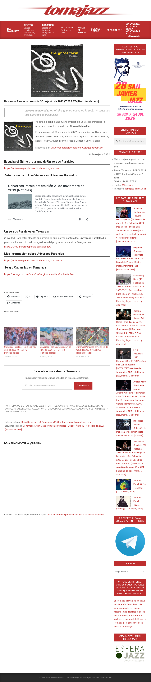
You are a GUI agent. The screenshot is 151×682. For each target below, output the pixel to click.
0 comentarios (18, 411)
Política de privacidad (48, 677)
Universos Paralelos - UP (30, 409)
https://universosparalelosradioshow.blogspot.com (32, 168)
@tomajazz (127, 185)
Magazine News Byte (82, 677)
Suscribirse (83, 385)
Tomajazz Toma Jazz (135, 188)
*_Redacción (58, 406)
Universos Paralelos (93, 409)
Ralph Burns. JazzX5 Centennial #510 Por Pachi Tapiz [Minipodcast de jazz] (58, 422)
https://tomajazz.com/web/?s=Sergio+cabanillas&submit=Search (40, 274)
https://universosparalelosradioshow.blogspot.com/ (33, 260)
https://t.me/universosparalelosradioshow (27, 246)
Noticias (70, 406)
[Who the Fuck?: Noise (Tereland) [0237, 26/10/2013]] (123, 484)
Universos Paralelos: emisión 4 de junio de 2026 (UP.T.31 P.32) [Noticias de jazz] (55, 350)
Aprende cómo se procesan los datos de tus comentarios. (75, 514)
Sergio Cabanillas (71, 409)
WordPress (107, 677)
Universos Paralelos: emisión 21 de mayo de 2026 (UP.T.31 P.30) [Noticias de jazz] (92, 350)
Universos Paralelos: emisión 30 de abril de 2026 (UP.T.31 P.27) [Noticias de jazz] (20, 350)
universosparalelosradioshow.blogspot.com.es (77, 147)
